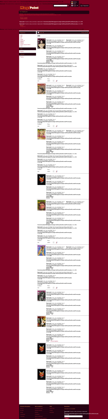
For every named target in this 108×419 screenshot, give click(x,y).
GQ (21, 38)
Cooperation (22, 414)
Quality (21, 412)
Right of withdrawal (39, 416)
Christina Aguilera (54, 341)
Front (21, 46)
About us (22, 408)
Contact (51, 410)
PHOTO (22, 42)
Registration (86, 5)
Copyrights (22, 416)
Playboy (22, 43)
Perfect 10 (22, 40)
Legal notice (52, 408)
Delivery (36, 412)
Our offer (22, 410)
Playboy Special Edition (25, 44)
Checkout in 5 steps (39, 408)
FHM (21, 36)
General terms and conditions (41, 418)
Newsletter (52, 412)
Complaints (37, 414)
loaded (21, 39)
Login (81, 5)
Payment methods (38, 410)
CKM (21, 35)
